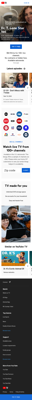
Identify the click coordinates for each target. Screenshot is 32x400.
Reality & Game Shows (9, 326)
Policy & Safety (20, 392)
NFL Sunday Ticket (8, 306)
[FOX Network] (19, 114)
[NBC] (26, 114)
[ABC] (6, 114)
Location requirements (9, 345)
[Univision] (26, 128)
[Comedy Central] (26, 121)
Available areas (7, 341)
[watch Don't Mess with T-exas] (14, 80)
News (4, 321)
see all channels (16, 142)
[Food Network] (6, 128)
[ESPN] (6, 121)
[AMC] (12, 121)
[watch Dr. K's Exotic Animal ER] (14, 258)
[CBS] (12, 114)
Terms (11, 392)
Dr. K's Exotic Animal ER (13, 269)
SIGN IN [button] (26, 3)
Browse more (6, 330)
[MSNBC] (6, 134)
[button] (28, 88)
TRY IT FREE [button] (16, 47)
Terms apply (16, 63)
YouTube (5, 369)
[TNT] (26, 134)
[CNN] (19, 121)
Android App (6, 302)
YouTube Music (7, 378)
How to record (7, 354)
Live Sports (6, 317)
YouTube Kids (6, 383)
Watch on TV (6, 293)
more (12, 39)
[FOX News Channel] (12, 128)
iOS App (5, 297)
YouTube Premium (8, 374)
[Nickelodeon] (19, 134)
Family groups (7, 350)
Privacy (5, 392)
